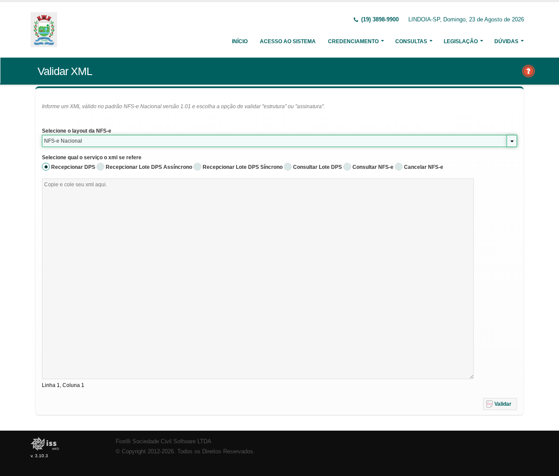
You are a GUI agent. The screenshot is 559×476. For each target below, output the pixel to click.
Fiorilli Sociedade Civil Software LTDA (163, 441)
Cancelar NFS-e (423, 167)
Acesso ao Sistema (288, 41)
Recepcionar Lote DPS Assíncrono (149, 167)
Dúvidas (506, 41)
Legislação (461, 41)
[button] (500, 404)
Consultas (411, 41)
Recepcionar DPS (73, 167)
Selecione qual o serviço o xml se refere (91, 157)
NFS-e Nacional (63, 141)
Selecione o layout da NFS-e (76, 131)
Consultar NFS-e (372, 167)
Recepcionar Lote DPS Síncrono (243, 167)
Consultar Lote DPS (317, 167)
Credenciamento (353, 41)
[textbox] (258, 278)
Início (240, 41)
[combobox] (279, 141)
